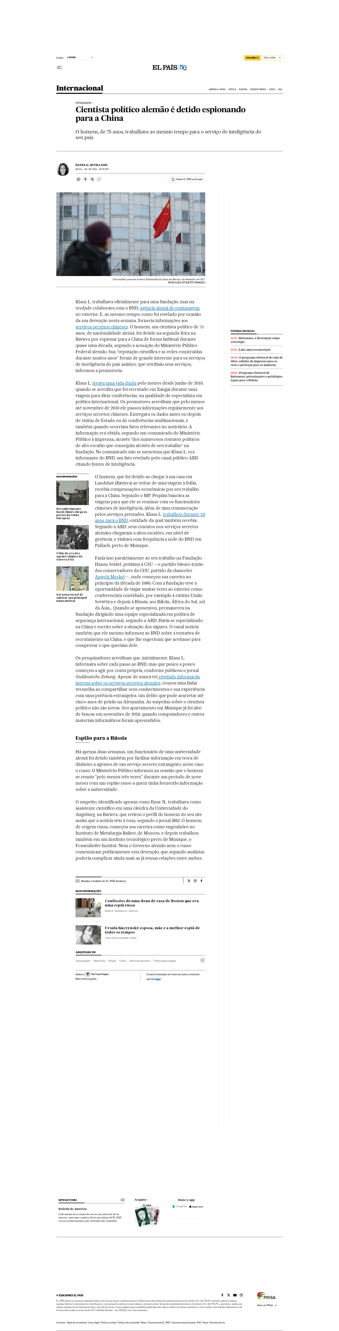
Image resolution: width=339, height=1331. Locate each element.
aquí (158, 979)
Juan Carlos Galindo (116, 938)
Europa (243, 89)
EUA (280, 89)
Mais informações (86, 978)
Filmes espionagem (164, 960)
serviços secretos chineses (102, 327)
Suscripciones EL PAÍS (159, 1322)
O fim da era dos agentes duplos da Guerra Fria (69, 556)
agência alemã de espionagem (170, 308)
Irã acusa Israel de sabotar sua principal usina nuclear (71, 597)
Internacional (79, 88)
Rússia (112, 960)
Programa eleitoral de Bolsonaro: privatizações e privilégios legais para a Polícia (256, 376)
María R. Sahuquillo (116, 911)
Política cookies (108, 1322)
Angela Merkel (110, 576)
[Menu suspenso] (59, 67)
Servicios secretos (139, 960)
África (232, 89)
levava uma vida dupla (114, 383)
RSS (199, 1322)
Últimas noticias (243, 331)
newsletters (67, 1200)
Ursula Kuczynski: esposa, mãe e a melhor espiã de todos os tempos (152, 930)
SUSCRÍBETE (252, 57)
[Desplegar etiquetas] (202, 960)
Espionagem (83, 103)
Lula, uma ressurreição (255, 349)
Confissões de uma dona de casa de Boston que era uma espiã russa (152, 903)
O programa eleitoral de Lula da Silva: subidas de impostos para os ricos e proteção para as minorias (257, 361)
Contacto (61, 1322)
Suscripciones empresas (183, 1322)
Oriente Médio (258, 89)
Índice (205, 1322)
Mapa (144, 1322)
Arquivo (140, 1200)
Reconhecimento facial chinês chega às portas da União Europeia (71, 514)
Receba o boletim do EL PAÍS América (103, 881)
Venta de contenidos (77, 1322)
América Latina (217, 89)
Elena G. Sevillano (91, 165)
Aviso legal (93, 1322)
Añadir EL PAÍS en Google (189, 179)
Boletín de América (72, 1209)
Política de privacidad (129, 1322)
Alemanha (99, 960)
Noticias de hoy (217, 1322)
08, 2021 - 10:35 (96, 169)
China (272, 89)
